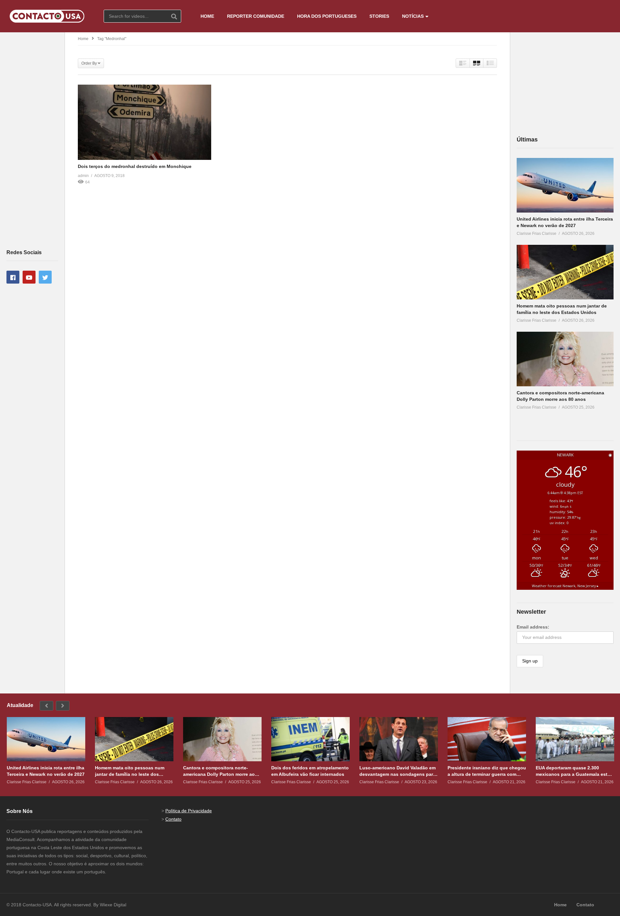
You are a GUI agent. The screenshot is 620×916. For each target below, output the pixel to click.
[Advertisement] (32, 140)
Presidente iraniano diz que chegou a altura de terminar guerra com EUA (487, 771)
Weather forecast (565, 586)
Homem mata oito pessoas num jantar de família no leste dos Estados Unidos (129, 771)
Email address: (533, 627)
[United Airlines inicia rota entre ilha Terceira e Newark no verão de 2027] (565, 185)
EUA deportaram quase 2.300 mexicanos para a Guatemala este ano (573, 771)
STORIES (379, 16)
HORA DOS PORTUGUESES (326, 16)
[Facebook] (12, 277)
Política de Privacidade (188, 810)
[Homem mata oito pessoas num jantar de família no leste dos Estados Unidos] (565, 272)
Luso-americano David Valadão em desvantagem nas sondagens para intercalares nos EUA (397, 771)
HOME (207, 16)
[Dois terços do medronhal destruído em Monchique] (144, 122)
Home (83, 38)
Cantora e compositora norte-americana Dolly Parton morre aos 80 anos (220, 771)
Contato (173, 819)
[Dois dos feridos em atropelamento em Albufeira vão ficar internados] (310, 739)
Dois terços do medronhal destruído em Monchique (134, 166)
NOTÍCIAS (413, 16)
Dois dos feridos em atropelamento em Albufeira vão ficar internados (310, 771)
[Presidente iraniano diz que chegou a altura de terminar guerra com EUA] (487, 739)
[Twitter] (45, 277)
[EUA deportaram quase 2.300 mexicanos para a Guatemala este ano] (575, 739)
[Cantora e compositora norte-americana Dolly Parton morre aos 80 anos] (565, 359)
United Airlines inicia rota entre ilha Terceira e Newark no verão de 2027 (46, 771)
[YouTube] (29, 277)
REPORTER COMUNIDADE (255, 16)
